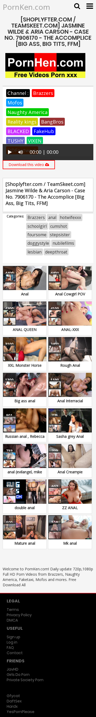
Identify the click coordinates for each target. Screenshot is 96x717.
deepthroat (56, 252)
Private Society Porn (25, 680)
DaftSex (14, 701)
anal (52, 217)
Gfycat (13, 695)
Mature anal (24, 543)
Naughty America (27, 112)
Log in (12, 642)
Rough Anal (70, 365)
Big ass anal (24, 400)
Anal (25, 293)
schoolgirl (37, 226)
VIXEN (35, 141)
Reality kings (22, 122)
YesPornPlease (20, 711)
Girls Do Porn (18, 674)
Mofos (14, 102)
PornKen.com (26, 7)
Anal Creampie (70, 471)
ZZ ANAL (70, 507)
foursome (36, 235)
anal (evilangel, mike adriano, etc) (24, 474)
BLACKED (18, 131)
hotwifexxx (70, 217)
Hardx (12, 706)
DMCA (12, 620)
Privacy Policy (19, 615)
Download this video (27, 164)
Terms (13, 609)
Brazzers (43, 93)
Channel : (18, 93)
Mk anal (70, 543)
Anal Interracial (70, 400)
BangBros (52, 122)
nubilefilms (63, 243)
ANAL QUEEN (25, 329)
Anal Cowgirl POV (70, 293)
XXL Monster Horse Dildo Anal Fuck (25, 368)
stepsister (60, 235)
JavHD (12, 669)
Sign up (13, 637)
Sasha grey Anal (70, 436)
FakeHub (44, 131)
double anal (25, 507)
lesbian (34, 252)
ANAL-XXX (70, 329)
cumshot (58, 226)
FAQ (10, 647)
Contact (15, 652)
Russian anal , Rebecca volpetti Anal (25, 439)
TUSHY (15, 141)
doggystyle (38, 243)
